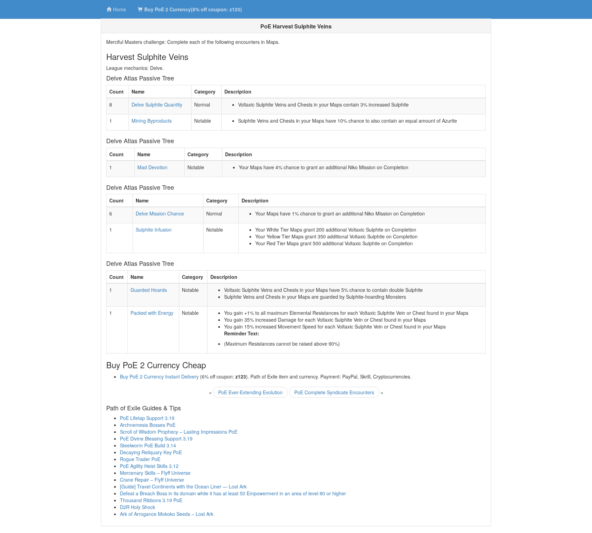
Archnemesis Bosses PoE (147, 424)
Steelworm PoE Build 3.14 (148, 445)
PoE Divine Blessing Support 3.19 (156, 438)
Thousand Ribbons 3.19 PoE (151, 500)
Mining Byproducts (152, 120)
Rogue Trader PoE (140, 459)
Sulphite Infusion (154, 229)
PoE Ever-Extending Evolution (250, 392)
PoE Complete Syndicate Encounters (334, 392)
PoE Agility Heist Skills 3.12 (149, 465)
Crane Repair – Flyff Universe (152, 479)
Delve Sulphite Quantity (157, 104)
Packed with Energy (152, 312)
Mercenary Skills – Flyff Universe (155, 472)
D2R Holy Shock (137, 507)
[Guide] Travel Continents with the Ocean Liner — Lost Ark (183, 486)
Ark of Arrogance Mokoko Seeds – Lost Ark (166, 513)
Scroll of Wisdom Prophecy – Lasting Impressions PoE (178, 431)
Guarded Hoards (149, 289)
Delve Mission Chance (160, 213)
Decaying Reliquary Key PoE (151, 452)
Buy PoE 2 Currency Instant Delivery (159, 376)
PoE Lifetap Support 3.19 (147, 417)
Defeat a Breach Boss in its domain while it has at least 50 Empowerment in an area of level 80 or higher (233, 493)
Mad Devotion (152, 167)
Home (119, 9)
